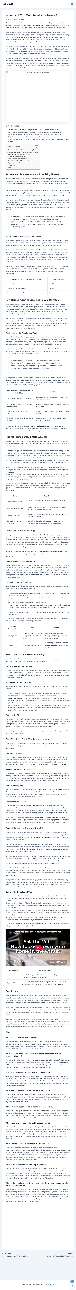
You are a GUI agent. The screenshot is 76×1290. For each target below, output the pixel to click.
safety (8, 443)
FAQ (9, 167)
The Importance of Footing (16, 156)
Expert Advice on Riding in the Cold (18, 163)
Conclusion (11, 165)
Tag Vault (7, 3)
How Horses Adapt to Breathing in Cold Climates (23, 152)
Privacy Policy (49, 1284)
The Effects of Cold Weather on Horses (20, 161)
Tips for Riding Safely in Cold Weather (19, 154)
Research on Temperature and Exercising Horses (23, 150)
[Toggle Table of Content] (35, 147)
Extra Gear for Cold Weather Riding (18, 158)
